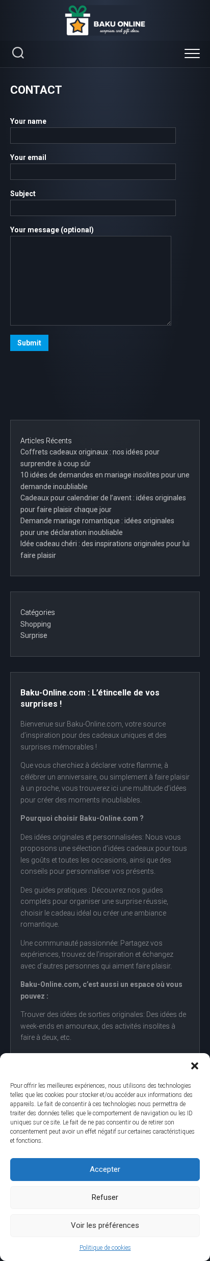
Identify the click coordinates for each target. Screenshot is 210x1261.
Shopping (35, 624)
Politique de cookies (105, 1247)
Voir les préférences (105, 1225)
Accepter (105, 1169)
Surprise (33, 635)
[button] (195, 1066)
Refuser (105, 1197)
